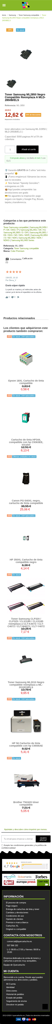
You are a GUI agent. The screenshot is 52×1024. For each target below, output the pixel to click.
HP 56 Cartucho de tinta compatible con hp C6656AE (26, 744)
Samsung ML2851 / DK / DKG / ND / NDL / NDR (25, 233)
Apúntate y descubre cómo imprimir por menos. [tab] (25, 829)
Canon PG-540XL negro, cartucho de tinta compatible (26, 502)
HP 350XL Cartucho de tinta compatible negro (26, 561)
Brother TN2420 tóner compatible (26, 803)
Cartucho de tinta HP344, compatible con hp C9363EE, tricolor (26, 442)
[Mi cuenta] (43, 5)
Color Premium (17, 251)
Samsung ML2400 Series (22, 240)
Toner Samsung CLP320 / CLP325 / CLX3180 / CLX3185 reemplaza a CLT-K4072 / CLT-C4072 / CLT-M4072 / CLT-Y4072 (26, 622)
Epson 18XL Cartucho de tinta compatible (26, 382)
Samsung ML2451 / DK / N (32, 230)
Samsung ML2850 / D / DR (15, 232)
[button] (4, 5)
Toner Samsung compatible (15, 227)
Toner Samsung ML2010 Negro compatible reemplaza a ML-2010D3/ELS (26, 685)
